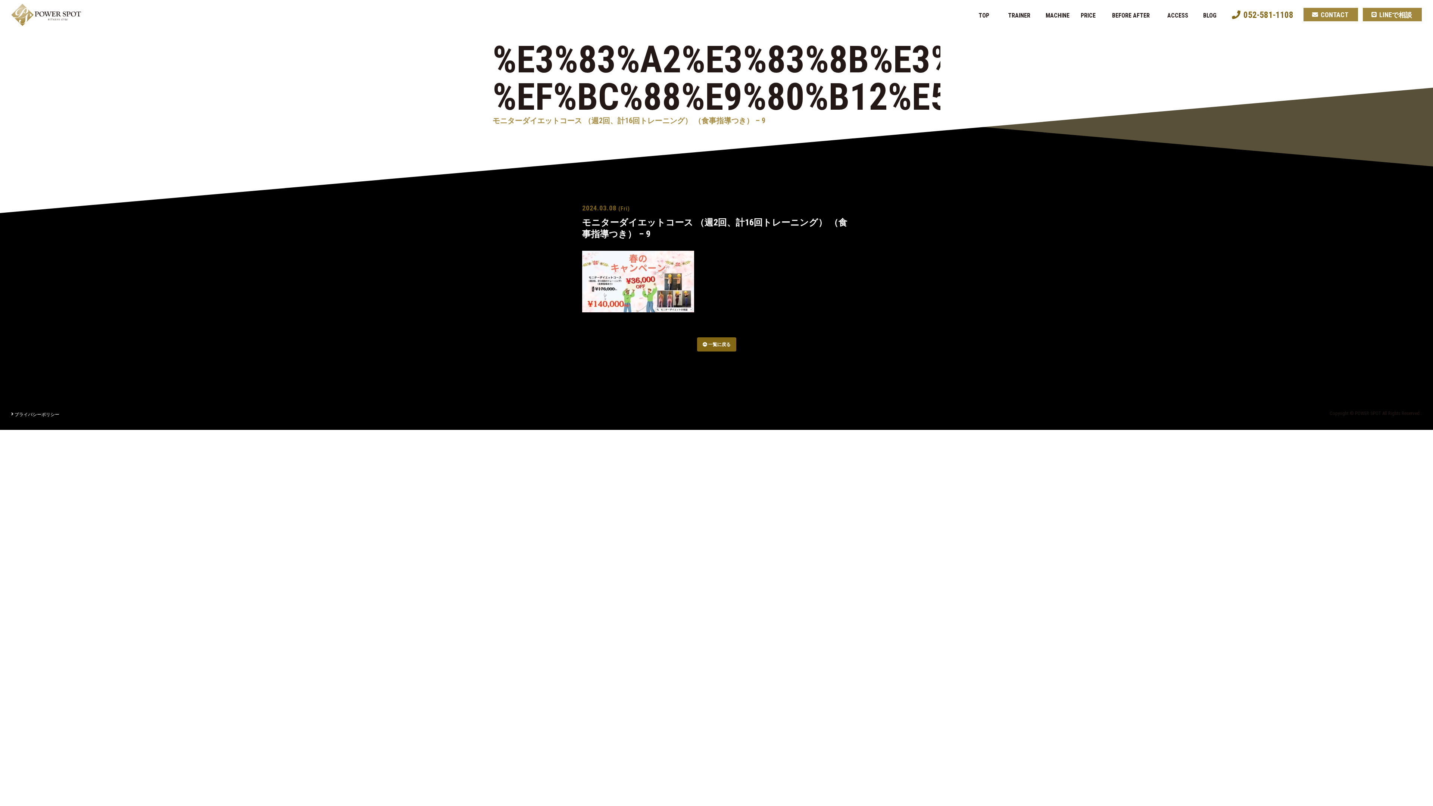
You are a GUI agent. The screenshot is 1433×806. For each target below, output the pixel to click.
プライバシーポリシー (37, 414)
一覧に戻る (719, 344)
